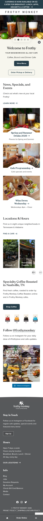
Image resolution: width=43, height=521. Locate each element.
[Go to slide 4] (25, 40)
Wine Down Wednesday (21, 202)
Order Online (21, 518)
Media (5, 491)
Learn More (9, 103)
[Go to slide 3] (22, 40)
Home (7, 518)
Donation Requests (11, 482)
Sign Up (8, 433)
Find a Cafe (8, 233)
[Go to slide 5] (28, 40)
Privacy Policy (9, 510)
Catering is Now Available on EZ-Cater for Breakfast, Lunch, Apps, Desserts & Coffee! (21, 4)
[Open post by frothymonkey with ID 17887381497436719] (31, 354)
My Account (8, 485)
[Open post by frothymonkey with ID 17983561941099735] (31, 373)
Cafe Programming (20, 168)
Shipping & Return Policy (29, 510)
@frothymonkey (24, 330)
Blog (5, 476)
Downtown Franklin (26, 263)
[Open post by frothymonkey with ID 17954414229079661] (12, 354)
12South (8, 265)
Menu (35, 518)
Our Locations (10, 462)
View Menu (21, 63)
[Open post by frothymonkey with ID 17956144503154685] (12, 373)
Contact (6, 494)
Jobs (5, 479)
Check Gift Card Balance (13, 488)
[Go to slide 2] (18, 40)
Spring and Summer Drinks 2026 (21, 134)
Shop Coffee (11, 306)
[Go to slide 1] (15, 40)
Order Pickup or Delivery (21, 72)
